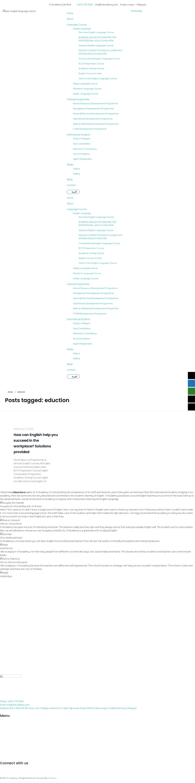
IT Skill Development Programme (89, 313)
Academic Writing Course (91, 253)
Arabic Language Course (85, 278)
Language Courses (77, 209)
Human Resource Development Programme (95, 288)
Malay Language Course (85, 268)
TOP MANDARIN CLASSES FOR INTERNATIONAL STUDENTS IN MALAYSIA (28, 655)
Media (70, 349)
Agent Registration (82, 343)
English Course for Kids (90, 258)
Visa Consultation (82, 328)
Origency (52, 778)
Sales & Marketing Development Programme (95, 308)
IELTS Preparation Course (91, 248)
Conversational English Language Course (99, 243)
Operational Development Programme (92, 303)
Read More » (6, 669)
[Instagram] (3, 769)
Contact (71, 369)
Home (70, 197)
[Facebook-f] (17, 769)
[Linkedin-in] (10, 769)
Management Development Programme (93, 293)
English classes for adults (156, 640)
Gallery (76, 358)
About (70, 203)
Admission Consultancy (85, 333)
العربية (74, 376)
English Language (82, 213)
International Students (78, 319)
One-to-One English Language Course (98, 263)
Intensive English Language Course (96, 230)
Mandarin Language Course (87, 273)
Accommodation (81, 338)
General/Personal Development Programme (95, 298)
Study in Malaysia (81, 323)
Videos (76, 353)
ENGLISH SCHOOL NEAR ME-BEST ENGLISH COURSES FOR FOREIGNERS (96, 655)
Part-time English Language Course (96, 217)
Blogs (70, 364)
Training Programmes (78, 284)
